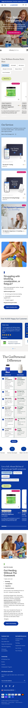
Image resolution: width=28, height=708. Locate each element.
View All (6, 78)
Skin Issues (21, 65)
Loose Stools (5, 476)
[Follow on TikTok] (13, 686)
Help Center (4, 639)
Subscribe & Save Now (14, 32)
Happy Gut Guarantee (6, 644)
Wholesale (3, 649)
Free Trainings (18, 650)
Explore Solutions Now (11, 307)
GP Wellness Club (5, 659)
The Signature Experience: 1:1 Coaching (12, 231)
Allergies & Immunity (7, 69)
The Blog (17, 643)
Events (3, 661)
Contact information (5, 703)
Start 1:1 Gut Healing (11, 623)
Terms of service (19, 702)
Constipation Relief (7, 472)
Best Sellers (5, 65)
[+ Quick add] (18, 99)
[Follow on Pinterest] (10, 686)
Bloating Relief (17, 472)
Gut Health (13, 65)
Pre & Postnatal (6, 72)
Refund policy (4, 702)
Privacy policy (11, 702)
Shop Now (14, 441)
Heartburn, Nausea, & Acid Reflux (10, 480)
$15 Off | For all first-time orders (14, 1)
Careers (3, 664)
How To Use (18, 648)
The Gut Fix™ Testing (8, 164)
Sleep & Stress (18, 69)
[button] (24, 100)
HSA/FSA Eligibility (6, 646)
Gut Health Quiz (5, 641)
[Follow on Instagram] (6, 686)
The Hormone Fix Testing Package (11, 197)
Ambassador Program (6, 667)
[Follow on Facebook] (2, 686)
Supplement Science (20, 645)
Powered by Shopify (14, 700)
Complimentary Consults (19, 639)
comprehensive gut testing (10, 602)
